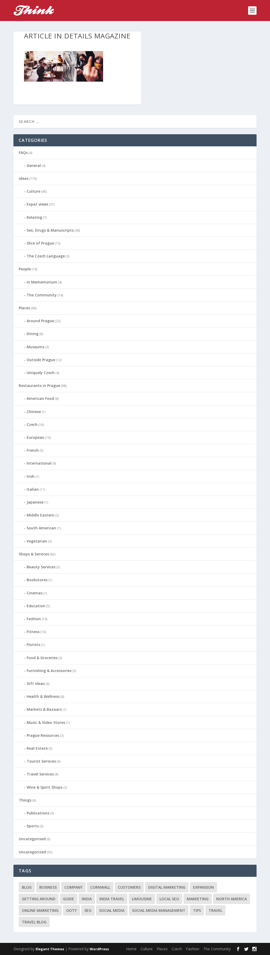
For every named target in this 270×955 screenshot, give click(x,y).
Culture (33, 191)
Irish (31, 476)
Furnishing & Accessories (49, 670)
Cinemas (34, 592)
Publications (38, 812)
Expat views (37, 204)
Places (24, 307)
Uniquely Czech (41, 372)
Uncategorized (32, 851)
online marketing (40, 910)
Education (36, 605)
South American (41, 527)
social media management (158, 910)
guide (68, 898)
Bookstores (37, 579)
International (39, 463)
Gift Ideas (36, 683)
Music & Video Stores (46, 722)
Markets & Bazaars (44, 709)
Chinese (34, 411)
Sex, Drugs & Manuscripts (50, 230)
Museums (35, 346)
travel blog (34, 921)
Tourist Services (41, 761)
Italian (33, 489)
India (87, 898)
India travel (111, 898)
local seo (169, 898)
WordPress (99, 949)
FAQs (23, 152)
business (48, 887)
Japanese (35, 502)
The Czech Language (46, 255)
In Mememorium (42, 282)
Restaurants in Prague (39, 385)
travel (215, 910)
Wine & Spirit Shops (44, 787)
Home (131, 948)
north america (231, 898)
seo (87, 910)
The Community (42, 294)
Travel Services (40, 774)
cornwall (100, 887)
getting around (38, 898)
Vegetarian (37, 541)
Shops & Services (34, 553)
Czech (32, 424)
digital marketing (166, 887)
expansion (203, 887)
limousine (142, 898)
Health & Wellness (43, 696)
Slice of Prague (40, 243)
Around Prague (40, 320)
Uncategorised (32, 838)
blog (27, 887)
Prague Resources (43, 735)
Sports (33, 825)
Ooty (71, 910)
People (25, 268)
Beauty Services (41, 566)
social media (111, 910)
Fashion (34, 618)
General (34, 165)
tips (197, 910)
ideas (23, 178)
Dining (32, 333)
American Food (40, 398)
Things (25, 800)
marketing (198, 898)
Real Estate (37, 748)
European (35, 437)
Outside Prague (41, 359)
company (73, 887)
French (33, 450)
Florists (33, 644)
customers (129, 887)
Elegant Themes (50, 949)
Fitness (33, 631)
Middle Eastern (40, 515)
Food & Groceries (42, 657)
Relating (34, 217)
